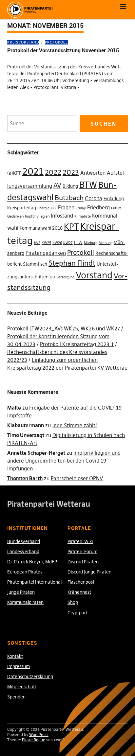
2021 (33, 171)
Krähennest (79, 592)
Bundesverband (23, 541)
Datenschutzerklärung (30, 676)
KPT (71, 226)
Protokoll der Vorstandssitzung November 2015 (63, 50)
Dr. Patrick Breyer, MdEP (32, 562)
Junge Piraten (21, 592)
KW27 (68, 243)
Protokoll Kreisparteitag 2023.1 (77, 344)
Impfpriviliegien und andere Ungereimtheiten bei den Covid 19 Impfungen (64, 460)
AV (57, 185)
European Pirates (24, 572)
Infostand (62, 215)
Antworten (93, 172)
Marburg (90, 243)
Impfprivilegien (37, 216)
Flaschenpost (81, 582)
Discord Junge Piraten (89, 572)
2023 (71, 172)
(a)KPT (14, 173)
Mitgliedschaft (21, 687)
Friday (81, 208)
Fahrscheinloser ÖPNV (77, 478)
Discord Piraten (83, 562)
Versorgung (65, 277)
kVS (37, 243)
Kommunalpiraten (25, 602)
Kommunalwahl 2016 (41, 228)
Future (116, 208)
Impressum (18, 666)
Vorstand (94, 275)
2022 (53, 172)
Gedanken (15, 216)
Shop (73, 602)
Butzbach (69, 197)
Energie (43, 208)
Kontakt (15, 656)
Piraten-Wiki (80, 541)
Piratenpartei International (34, 582)
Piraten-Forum (82, 551)
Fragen (66, 207)
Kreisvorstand (23, 42)
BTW (88, 185)
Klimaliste (82, 216)
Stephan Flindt (71, 263)
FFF (54, 208)
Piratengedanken (46, 253)
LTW (78, 242)
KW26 (57, 243)
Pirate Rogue (33, 739)
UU (52, 277)
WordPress (38, 734)
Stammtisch (35, 264)
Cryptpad (77, 613)
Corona (93, 198)
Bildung (70, 186)
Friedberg (98, 207)
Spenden (16, 697)
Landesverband (23, 551)
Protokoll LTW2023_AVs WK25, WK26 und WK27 (63, 328)
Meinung (105, 243)
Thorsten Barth (25, 478)
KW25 (46, 243)
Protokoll (56, 42)
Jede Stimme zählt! (74, 425)
